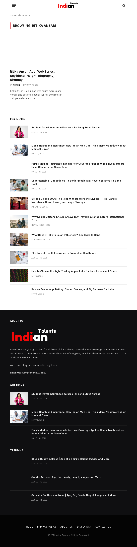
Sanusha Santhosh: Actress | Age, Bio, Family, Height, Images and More (73, 495)
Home (13, 15)
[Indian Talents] (68, 5)
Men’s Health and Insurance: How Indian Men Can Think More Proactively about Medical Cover (78, 147)
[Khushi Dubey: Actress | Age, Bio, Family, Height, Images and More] (19, 463)
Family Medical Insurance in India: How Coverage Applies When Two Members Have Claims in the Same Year (77, 165)
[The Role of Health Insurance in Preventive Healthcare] (19, 257)
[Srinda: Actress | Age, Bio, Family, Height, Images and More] (19, 481)
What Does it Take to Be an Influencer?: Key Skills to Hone (65, 235)
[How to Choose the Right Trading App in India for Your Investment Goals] (19, 275)
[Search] (123, 5)
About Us (66, 526)
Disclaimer (84, 526)
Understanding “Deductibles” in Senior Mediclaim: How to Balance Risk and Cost (76, 182)
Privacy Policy (46, 526)
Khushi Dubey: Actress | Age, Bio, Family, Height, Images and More (70, 458)
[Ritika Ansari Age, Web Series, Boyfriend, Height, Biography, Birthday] (37, 51)
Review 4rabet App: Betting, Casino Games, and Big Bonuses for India (72, 289)
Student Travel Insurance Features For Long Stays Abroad (65, 127)
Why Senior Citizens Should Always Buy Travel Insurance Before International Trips (77, 218)
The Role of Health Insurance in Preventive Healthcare (63, 253)
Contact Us (103, 526)
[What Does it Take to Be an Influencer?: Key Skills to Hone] (19, 239)
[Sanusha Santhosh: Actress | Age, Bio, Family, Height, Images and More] (19, 499)
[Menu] (14, 5)
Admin (16, 85)
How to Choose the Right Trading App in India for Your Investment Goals (74, 271)
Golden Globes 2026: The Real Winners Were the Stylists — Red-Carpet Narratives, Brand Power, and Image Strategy (74, 200)
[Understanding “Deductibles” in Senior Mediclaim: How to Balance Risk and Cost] (19, 185)
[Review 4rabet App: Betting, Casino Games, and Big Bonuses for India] (19, 293)
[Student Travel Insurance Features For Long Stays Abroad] (19, 132)
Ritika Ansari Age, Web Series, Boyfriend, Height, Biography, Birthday (32, 75)
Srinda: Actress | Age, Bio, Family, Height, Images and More (66, 477)
